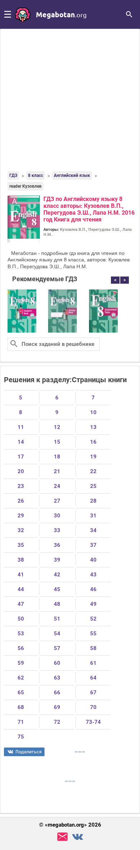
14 (21, 442)
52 (93, 619)
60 (57, 663)
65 (21, 692)
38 (21, 560)
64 (93, 678)
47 (21, 604)
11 (21, 427)
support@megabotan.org (62, 836)
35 (21, 545)
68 (21, 707)
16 (93, 442)
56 (21, 648)
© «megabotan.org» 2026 (70, 825)
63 (57, 678)
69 (57, 707)
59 (21, 663)
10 (93, 412)
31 (93, 515)
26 (21, 501)
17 (21, 456)
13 (93, 427)
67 (93, 692)
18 (57, 456)
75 (21, 737)
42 (57, 574)
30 (57, 515)
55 (93, 633)
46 (93, 589)
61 (93, 663)
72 (57, 722)
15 (57, 442)
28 (93, 501)
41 (21, 574)
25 (93, 486)
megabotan (61, 14)
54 (57, 633)
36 (57, 545)
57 (57, 648)
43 (93, 574)
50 (21, 619)
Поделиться (28, 751)
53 (21, 633)
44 (21, 589)
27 (57, 501)
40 (93, 560)
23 (21, 486)
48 (57, 604)
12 (57, 427)
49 (93, 604)
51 (57, 619)
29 (21, 515)
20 (21, 471)
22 (93, 471)
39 (57, 560)
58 (93, 648)
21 (57, 471)
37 (93, 545)
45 (57, 589)
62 (21, 678)
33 (57, 530)
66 (57, 692)
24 (57, 486)
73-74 (93, 722)
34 (93, 530)
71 (21, 722)
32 (21, 530)
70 (93, 707)
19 (93, 456)
